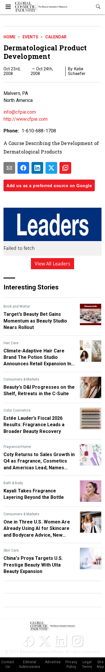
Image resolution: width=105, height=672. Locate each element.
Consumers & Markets (21, 379)
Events (30, 37)
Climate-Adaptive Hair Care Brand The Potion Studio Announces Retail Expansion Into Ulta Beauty (40, 357)
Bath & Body (13, 483)
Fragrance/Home (17, 447)
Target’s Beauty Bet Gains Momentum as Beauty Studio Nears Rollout (35, 320)
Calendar (55, 37)
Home (9, 37)
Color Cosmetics (17, 410)
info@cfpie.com (20, 112)
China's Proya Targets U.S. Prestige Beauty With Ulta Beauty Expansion (33, 564)
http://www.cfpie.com (26, 119)
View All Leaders (53, 263)
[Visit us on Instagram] (77, 641)
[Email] (9, 168)
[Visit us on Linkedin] (60, 641)
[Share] (23, 168)
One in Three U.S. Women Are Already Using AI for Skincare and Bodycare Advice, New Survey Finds (37, 528)
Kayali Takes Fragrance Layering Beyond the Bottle (34, 494)
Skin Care (11, 550)
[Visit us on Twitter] (44, 641)
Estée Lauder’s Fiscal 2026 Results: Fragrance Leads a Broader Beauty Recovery (34, 424)
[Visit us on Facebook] (28, 641)
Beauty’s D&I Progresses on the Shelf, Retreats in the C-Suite (39, 390)
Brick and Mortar (17, 306)
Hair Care (11, 343)
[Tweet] (51, 168)
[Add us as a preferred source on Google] (65, 168)
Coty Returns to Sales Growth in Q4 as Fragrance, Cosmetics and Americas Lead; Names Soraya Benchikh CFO (39, 461)
